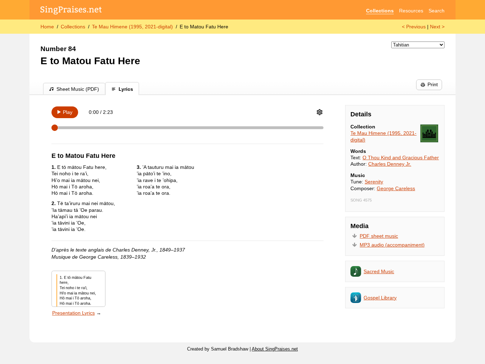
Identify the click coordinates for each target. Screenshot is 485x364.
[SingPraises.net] (71, 11)
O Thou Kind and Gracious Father (401, 157)
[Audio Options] (319, 112)
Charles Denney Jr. (389, 164)
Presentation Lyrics (73, 313)
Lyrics (126, 89)
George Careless (396, 188)
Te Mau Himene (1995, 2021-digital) (132, 26)
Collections (380, 10)
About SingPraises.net (275, 349)
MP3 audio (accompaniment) (392, 245)
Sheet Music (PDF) (77, 89)
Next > (437, 26)
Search (437, 10)
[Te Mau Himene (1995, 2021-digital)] (429, 133)
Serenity (374, 181)
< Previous (414, 26)
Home (47, 26)
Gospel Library (380, 297)
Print (432, 84)
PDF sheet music (379, 236)
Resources (411, 10)
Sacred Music (379, 271)
